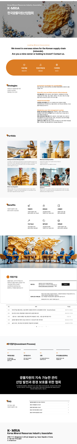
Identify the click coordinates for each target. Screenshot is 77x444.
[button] (49, 402)
